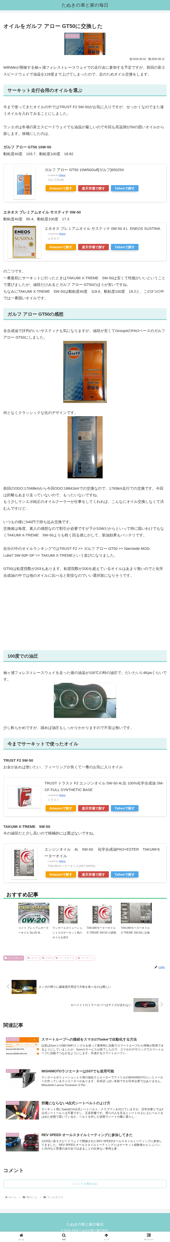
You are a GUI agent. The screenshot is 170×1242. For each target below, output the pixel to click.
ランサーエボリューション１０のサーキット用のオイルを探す (67, 932)
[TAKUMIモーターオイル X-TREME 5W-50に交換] (136, 913)
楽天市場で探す (93, 188)
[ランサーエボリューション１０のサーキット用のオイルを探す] (68, 918)
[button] (157, 809)
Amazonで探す (60, 188)
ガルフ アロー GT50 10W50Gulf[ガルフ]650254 (84, 170)
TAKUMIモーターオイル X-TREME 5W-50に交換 (135, 930)
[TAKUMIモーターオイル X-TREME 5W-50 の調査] (102, 918)
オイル (35, 958)
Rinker (62, 175)
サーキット (87, 958)
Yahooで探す (125, 188)
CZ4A (49, 958)
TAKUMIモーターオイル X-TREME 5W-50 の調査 (101, 930)
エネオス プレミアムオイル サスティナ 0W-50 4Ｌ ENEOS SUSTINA (102, 229)
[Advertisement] (85, 614)
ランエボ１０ (15, 958)
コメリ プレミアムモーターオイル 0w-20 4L (33, 930)
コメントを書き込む (85, 1183)
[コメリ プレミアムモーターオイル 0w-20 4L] (33, 918)
